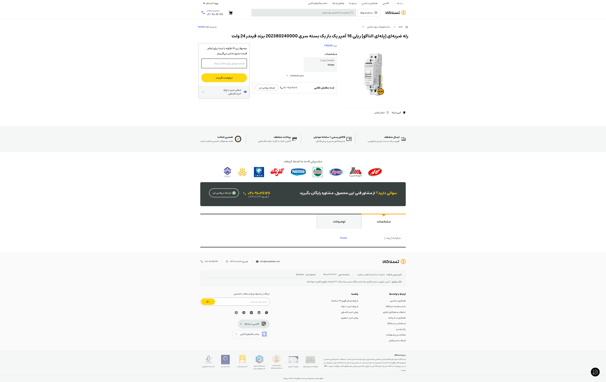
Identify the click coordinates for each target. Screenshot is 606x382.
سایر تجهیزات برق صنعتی (378, 26)
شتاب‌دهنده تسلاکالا (396, 306)
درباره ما (353, 3)
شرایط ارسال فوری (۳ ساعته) (344, 300)
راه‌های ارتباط (338, 3)
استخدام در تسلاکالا (396, 323)
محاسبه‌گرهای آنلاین (317, 3)
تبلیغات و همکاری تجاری (394, 312)
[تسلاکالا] (394, 261)
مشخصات (384, 221)
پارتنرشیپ (401, 329)
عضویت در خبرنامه (208, 302)
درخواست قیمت (224, 77)
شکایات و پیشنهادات (396, 334)
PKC (326, 366)
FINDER (328, 45)
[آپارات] (236, 312)
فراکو (346, 366)
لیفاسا (336, 366)
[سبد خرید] (230, 12)
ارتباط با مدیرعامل (397, 340)
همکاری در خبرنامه (397, 317)
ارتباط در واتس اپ (267, 87)
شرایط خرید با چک (349, 306)
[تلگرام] (244, 312)
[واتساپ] (266, 312)
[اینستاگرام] (251, 312)
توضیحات (339, 221)
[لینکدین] (259, 312)
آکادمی (386, 3)
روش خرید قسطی (349, 312)
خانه (400, 26)
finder (344, 237)
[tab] (383, 221)
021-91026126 (290, 87)
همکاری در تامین (369, 3)
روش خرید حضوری (349, 317)
